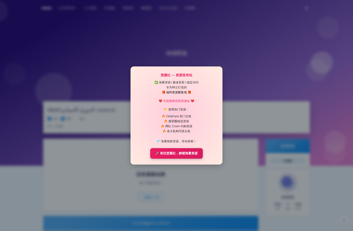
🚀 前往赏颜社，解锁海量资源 (176, 153)
